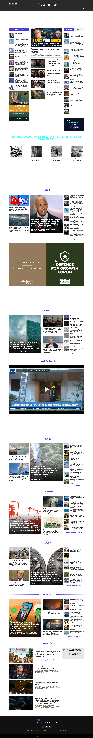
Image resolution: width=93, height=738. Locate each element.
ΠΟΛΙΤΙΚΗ (31, 9)
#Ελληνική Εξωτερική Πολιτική (48, 137)
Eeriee (55, 736)
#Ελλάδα (26, 137)
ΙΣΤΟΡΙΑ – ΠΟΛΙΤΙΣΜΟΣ (56, 9)
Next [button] (26, 118)
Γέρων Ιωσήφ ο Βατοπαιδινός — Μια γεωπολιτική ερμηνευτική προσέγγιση (77, 163)
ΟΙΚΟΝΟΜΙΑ (44, 9)
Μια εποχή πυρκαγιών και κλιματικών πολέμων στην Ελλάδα (56, 163)
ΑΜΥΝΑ (38, 9)
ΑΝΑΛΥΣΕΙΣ (68, 9)
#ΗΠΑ (68, 137)
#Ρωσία (41, 139)
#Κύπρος (76, 137)
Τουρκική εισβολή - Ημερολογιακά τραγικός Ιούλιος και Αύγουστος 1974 (16, 163)
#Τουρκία (50, 139)
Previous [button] (24, 118)
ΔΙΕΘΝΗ (24, 9)
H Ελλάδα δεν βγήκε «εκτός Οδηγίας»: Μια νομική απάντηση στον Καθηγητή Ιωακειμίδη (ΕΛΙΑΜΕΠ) (36, 163)
